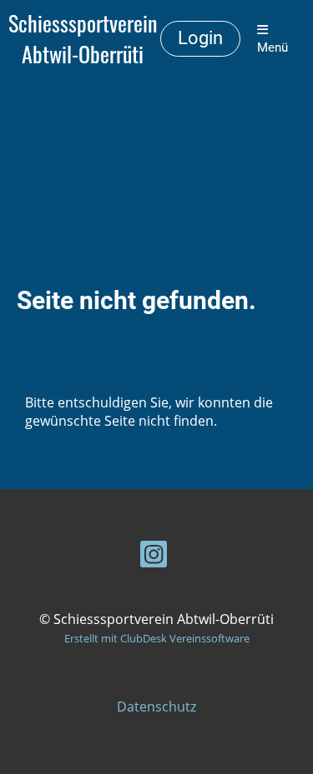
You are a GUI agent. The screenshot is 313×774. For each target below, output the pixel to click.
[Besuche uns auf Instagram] (153, 557)
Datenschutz (156, 706)
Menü (272, 47)
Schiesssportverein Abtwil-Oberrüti (82, 39)
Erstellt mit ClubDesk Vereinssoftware (157, 638)
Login (200, 37)
